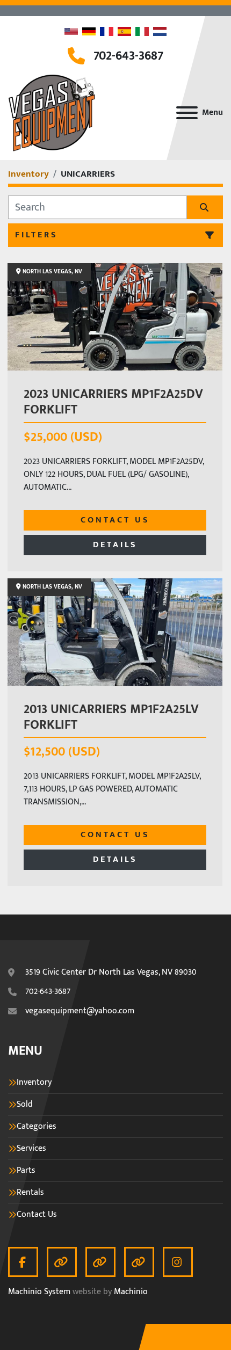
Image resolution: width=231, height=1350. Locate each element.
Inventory (34, 1082)
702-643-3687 (128, 56)
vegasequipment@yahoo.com (79, 1011)
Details (115, 545)
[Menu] (187, 112)
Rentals (30, 1192)
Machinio (131, 1291)
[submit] (205, 207)
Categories (36, 1126)
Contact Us (115, 520)
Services (31, 1148)
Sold (25, 1104)
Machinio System (39, 1291)
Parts (26, 1170)
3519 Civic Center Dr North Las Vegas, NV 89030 (111, 972)
